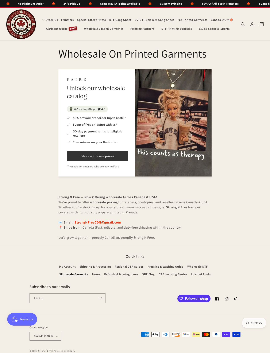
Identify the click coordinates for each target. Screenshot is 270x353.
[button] (58, 19)
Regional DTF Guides (129, 266)
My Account (67, 266)
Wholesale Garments (73, 274)
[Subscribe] (100, 298)
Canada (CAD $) (43, 336)
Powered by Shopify (64, 350)
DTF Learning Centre (173, 274)
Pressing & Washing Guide (165, 266)
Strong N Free (46, 350)
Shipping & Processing (95, 266)
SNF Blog (148, 274)
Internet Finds (201, 274)
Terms (96, 274)
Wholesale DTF (197, 266)
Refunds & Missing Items (121, 274)
